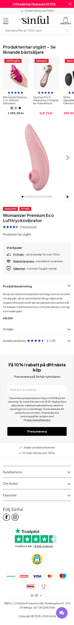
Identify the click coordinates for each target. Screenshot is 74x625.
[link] (11, 108)
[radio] (9, 92)
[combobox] (33, 30)
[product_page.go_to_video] (67, 196)
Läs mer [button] (8, 317)
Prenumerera (37, 431)
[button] (70, 3)
